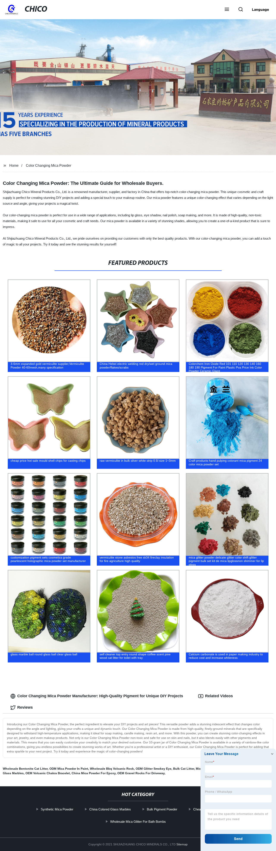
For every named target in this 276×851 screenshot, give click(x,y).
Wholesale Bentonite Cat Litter (25, 768)
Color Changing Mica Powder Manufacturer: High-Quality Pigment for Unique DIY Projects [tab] (100, 696)
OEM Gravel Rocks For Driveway (141, 773)
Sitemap (182, 844)
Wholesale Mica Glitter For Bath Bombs (138, 821)
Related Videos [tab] (219, 696)
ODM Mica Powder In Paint (68, 768)
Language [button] (260, 9)
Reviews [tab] (25, 707)
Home (14, 165)
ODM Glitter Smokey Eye (153, 768)
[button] (226, 10)
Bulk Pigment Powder (162, 809)
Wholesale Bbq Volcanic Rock (112, 768)
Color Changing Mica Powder (48, 165)
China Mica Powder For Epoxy (94, 773)
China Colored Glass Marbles (110, 809)
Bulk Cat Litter (183, 768)
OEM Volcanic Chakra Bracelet (47, 773)
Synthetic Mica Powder (57, 809)
